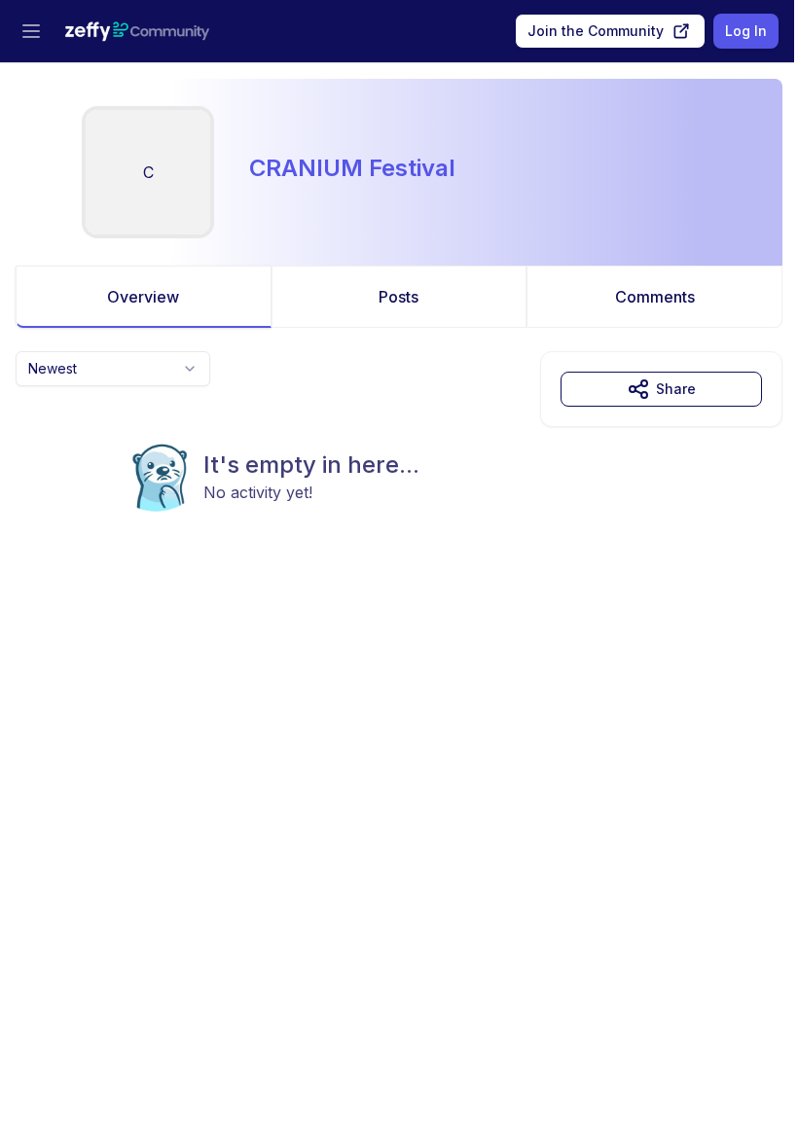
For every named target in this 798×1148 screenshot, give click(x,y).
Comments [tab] (655, 296)
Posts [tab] (398, 296)
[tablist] (399, 297)
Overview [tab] (143, 296)
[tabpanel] (399, 471)
